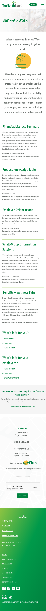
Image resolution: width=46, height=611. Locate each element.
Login (33, 4)
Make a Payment (10, 536)
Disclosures (7, 564)
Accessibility (7, 573)
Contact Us (8, 521)
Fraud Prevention (9, 559)
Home (4, 555)
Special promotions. (12, 378)
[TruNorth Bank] (12, 4)
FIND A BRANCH (22, 442)
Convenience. (9, 343)
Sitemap (5, 568)
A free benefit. (10, 339)
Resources (7, 531)
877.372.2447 (23, 455)
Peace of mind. (9, 348)
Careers (6, 526)
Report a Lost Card (10, 582)
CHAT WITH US (23, 449)
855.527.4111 (23, 435)
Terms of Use (7, 577)
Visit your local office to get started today (22, 406)
